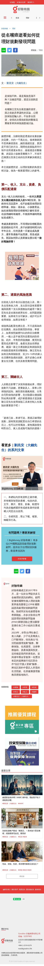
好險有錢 (4, 28)
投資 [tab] (17, 18)
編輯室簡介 (7, 889)
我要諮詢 (22, 889)
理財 (13, 28)
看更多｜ (7, 445)
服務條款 (38, 889)
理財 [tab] (27, 18)
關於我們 (15, 889)
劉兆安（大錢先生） (17, 83)
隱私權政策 (30, 889)
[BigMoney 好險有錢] (22, 472)
